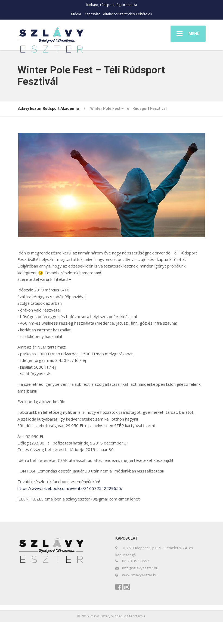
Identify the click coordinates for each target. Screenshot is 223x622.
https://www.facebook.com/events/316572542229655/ (70, 488)
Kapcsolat (92, 14)
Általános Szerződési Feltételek (127, 14)
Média (76, 14)
